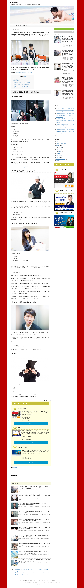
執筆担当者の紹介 (18, 25)
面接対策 (15, 467)
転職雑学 (58, 145)
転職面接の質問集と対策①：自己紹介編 (24, 72)
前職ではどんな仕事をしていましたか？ (21, 82)
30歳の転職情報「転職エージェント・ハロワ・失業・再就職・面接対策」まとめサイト (42, 582)
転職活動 (60, 147)
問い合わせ (25, 25)
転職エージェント (60, 141)
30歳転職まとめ (15, 2)
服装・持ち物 (59, 155)
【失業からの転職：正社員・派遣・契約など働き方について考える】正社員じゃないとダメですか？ (67, 39)
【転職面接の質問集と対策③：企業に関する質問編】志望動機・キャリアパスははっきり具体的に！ (67, 53)
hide (25, 76)
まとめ (14, 87)
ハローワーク (59, 149)
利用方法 (60, 151)
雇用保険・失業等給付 (61, 143)
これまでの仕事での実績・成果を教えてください (23, 84)
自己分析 (58, 157)
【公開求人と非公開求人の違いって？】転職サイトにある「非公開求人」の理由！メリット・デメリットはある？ (67, 80)
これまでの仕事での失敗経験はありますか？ (22, 86)
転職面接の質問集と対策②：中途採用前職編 (21, 79)
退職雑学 (58, 160)
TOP (12, 25)
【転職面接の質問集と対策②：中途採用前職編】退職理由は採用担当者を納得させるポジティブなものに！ (67, 93)
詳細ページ (31, 423)
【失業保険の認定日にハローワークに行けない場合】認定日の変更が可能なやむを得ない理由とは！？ (67, 66)
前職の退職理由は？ (17, 80)
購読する (58, 28)
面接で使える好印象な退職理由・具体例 (24, 167)
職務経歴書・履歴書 (60, 159)
